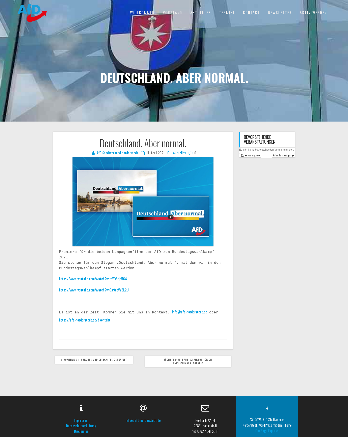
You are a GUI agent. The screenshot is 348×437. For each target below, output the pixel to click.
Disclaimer (81, 431)
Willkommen (142, 12)
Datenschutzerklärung (81, 425)
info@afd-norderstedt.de (189, 311)
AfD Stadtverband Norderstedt (117, 152)
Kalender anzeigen (282, 155)
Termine (227, 12)
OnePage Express (266, 430)
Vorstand (172, 12)
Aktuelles (200, 12)
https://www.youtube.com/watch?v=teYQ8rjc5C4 (93, 278)
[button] (250, 155)
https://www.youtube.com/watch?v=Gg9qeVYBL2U (94, 289)
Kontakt (251, 12)
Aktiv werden (313, 12)
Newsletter (280, 12)
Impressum (81, 420)
